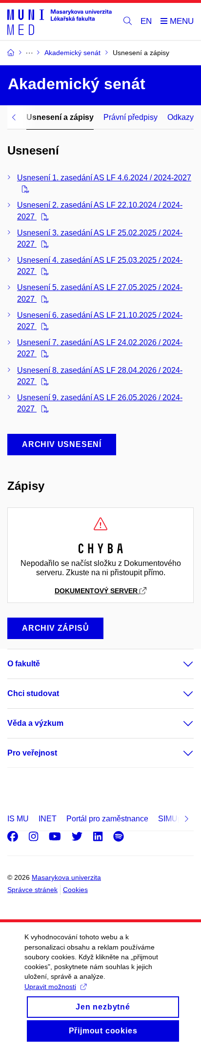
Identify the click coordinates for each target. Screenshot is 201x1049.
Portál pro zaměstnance (107, 819)
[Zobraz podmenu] (178, 664)
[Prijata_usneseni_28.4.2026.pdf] (43, 381)
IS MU (18, 819)
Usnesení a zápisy (60, 117)
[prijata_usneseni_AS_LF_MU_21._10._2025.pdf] (43, 326)
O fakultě (23, 664)
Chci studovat (33, 693)
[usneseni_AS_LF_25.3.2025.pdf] (43, 271)
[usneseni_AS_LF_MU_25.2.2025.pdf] (43, 244)
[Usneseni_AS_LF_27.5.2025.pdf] (43, 299)
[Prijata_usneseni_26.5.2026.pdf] (43, 408)
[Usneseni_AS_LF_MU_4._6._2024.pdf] (23, 188)
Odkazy (180, 117)
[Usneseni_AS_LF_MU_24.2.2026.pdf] (43, 353)
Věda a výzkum (35, 723)
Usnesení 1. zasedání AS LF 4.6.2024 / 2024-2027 (104, 178)
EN (146, 21)
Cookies (75, 890)
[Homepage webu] (59, 21)
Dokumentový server (97, 591)
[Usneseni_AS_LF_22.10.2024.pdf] (43, 216)
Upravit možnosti (50, 987)
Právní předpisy (130, 117)
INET (48, 819)
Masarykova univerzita (66, 877)
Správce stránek (32, 890)
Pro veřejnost (32, 753)
